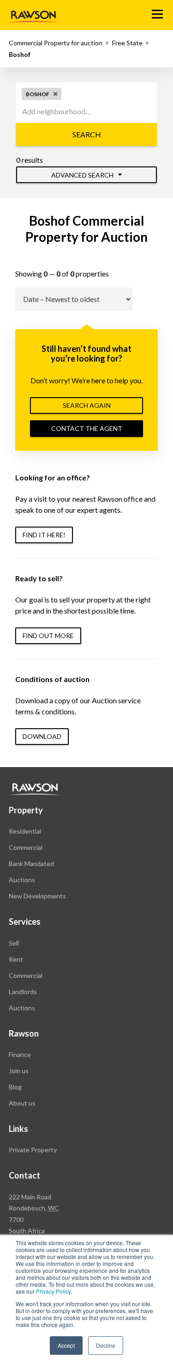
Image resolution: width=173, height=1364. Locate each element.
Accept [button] (66, 1345)
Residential (25, 831)
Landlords (23, 991)
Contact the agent (86, 428)
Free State (127, 43)
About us (22, 1103)
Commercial (25, 847)
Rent (16, 959)
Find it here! (44, 535)
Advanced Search (83, 175)
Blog (15, 1087)
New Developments (37, 896)
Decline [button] (105, 1345)
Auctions (22, 880)
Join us (19, 1071)
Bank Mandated (31, 863)
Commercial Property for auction (55, 43)
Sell (14, 943)
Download (42, 736)
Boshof (19, 54)
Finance (20, 1054)
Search (86, 134)
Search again (87, 405)
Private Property (33, 1150)
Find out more (48, 635)
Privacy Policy (53, 1291)
